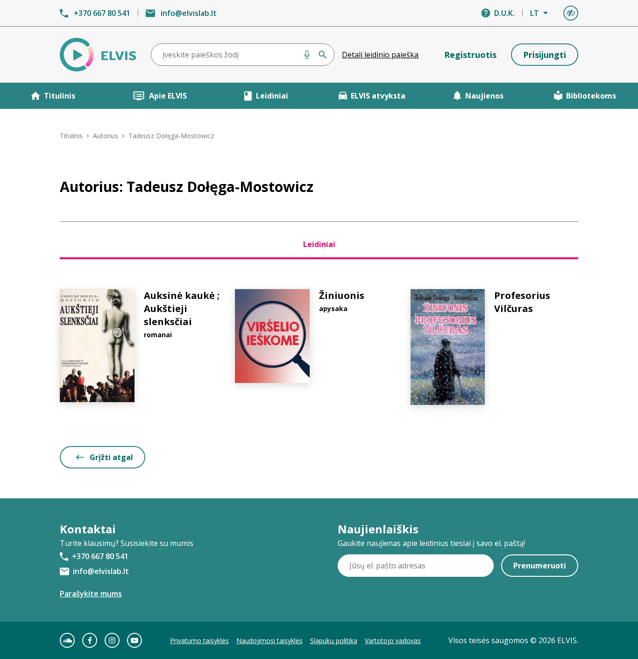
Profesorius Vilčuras (522, 302)
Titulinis (59, 96)
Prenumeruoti (539, 565)
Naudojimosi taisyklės (269, 640)
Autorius (105, 135)
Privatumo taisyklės (199, 640)
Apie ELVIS (168, 96)
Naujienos (484, 96)
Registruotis (470, 54)
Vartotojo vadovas (393, 640)
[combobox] (243, 54)
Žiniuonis (341, 295)
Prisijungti (544, 54)
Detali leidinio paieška (380, 55)
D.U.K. (504, 13)
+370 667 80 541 (102, 13)
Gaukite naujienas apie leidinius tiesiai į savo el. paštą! (431, 543)
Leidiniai (272, 96)
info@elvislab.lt (189, 13)
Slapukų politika (333, 640)
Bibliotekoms (591, 96)
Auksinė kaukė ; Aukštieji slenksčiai (182, 308)
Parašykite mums (91, 593)
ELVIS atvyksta (378, 96)
